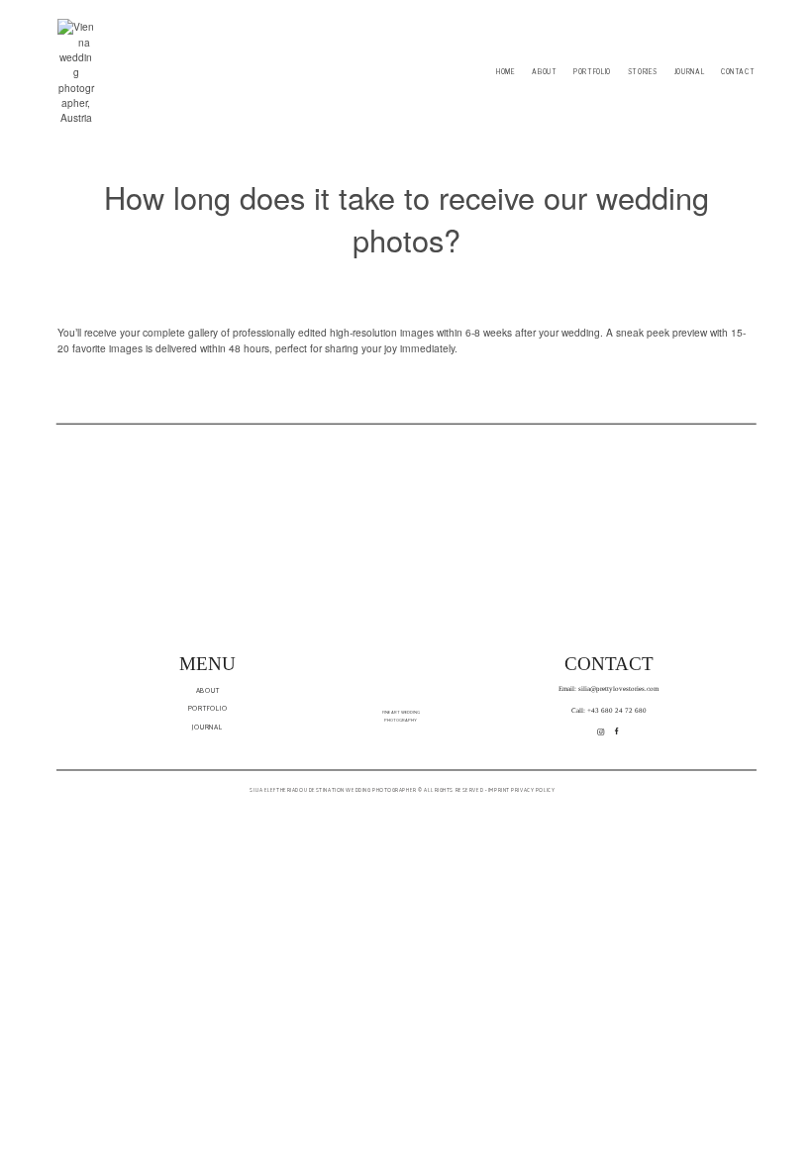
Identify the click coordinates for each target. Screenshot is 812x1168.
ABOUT (544, 72)
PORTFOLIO (592, 72)
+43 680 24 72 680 (617, 711)
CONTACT (738, 72)
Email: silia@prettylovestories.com (608, 689)
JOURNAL (689, 72)
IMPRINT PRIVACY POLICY (520, 790)
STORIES (643, 72)
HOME (506, 72)
